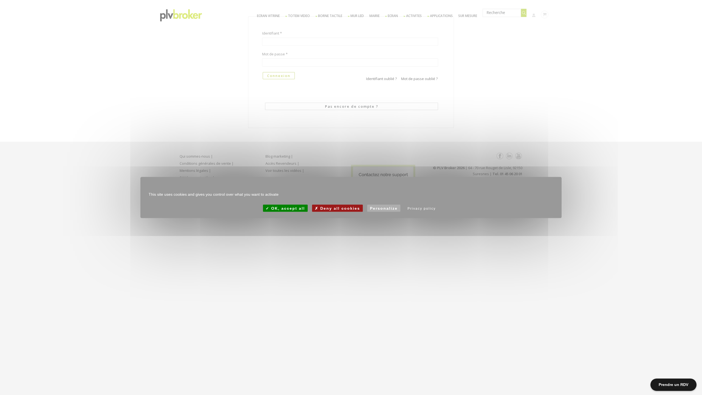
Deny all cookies (339, 208)
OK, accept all (287, 208)
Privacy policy (421, 208)
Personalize (384, 208)
